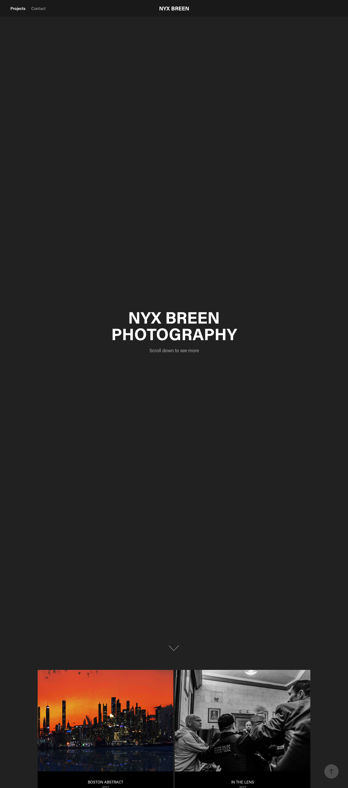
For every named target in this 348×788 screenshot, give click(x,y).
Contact (38, 8)
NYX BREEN (174, 8)
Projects (18, 8)
